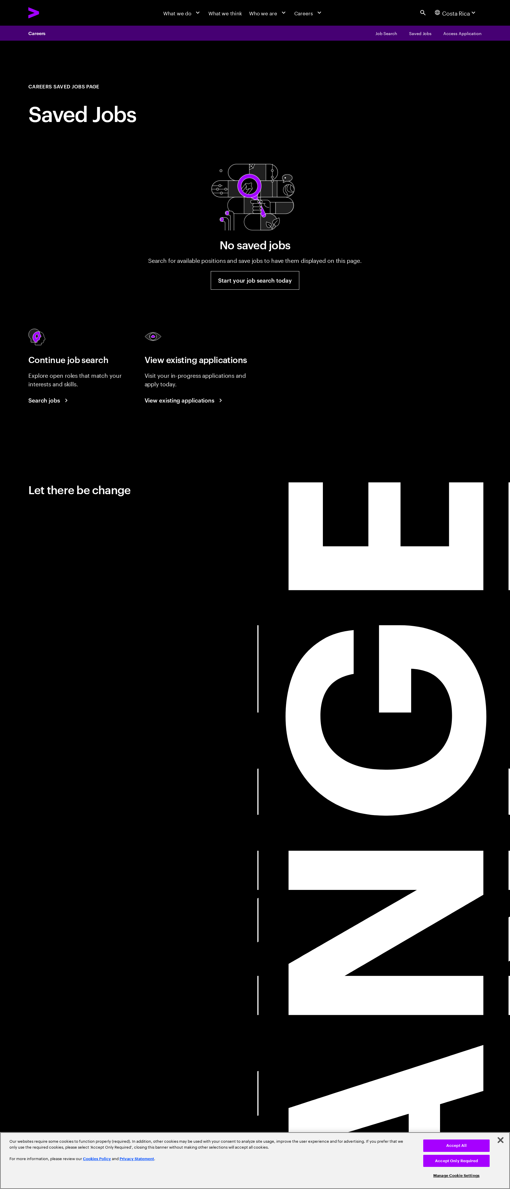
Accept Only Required (456, 1161)
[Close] (500, 1140)
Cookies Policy (97, 1159)
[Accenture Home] (49, 12)
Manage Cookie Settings (456, 1176)
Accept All (456, 1145)
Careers (36, 33)
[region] (255, 1160)
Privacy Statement (137, 1159)
